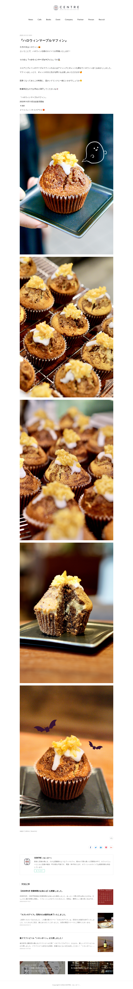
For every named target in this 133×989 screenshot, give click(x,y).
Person (91, 19)
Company (69, 19)
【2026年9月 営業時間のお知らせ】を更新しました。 (42, 891)
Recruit (102, 19)
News (30, 19)
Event (58, 19)
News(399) (34, 831)
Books (48, 19)
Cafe (39, 19)
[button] (30, 19)
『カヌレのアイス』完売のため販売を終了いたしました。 (43, 914)
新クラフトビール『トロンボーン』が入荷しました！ (41, 938)
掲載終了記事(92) (25, 831)
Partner (80, 19)
